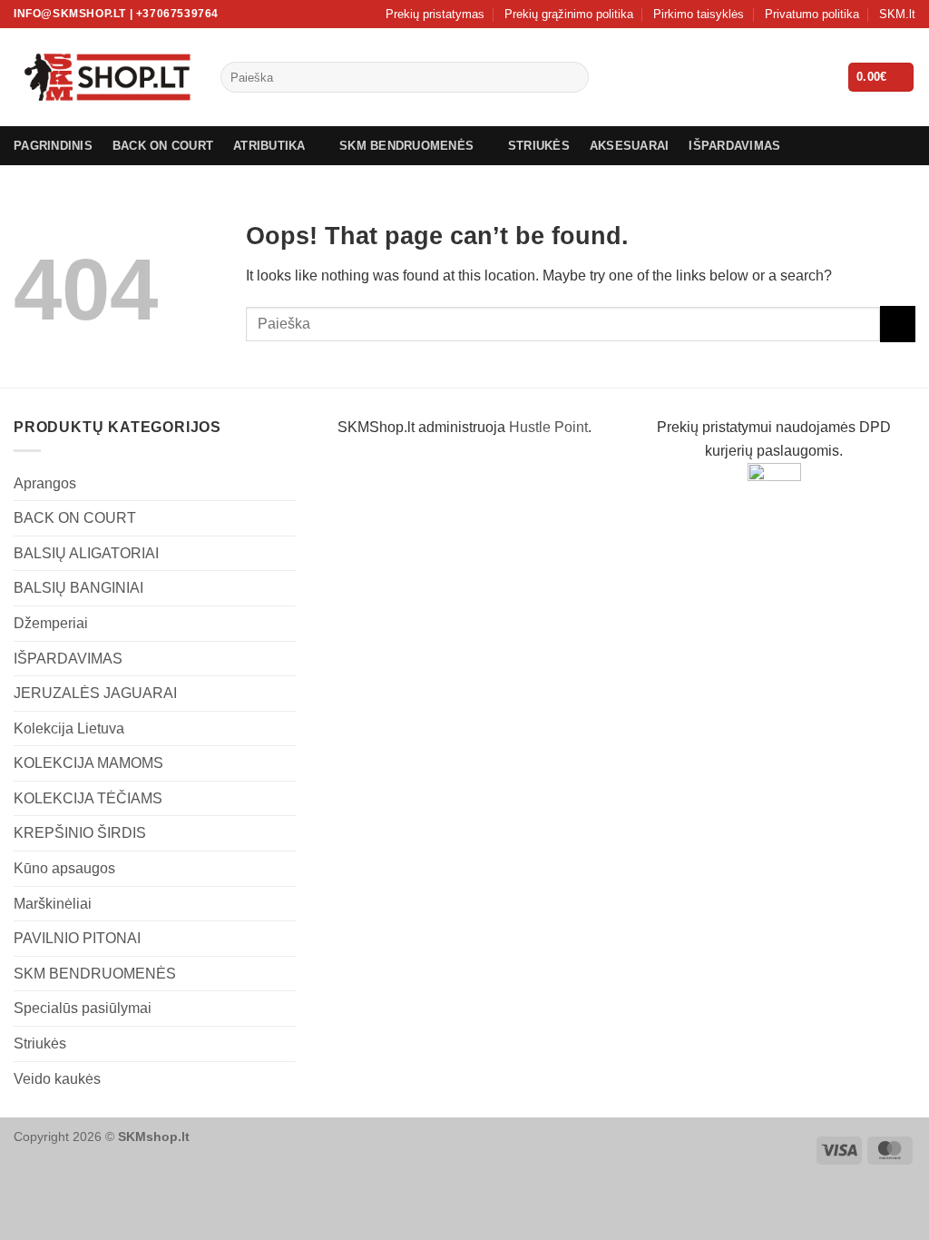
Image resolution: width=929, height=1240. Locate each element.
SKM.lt (897, 14)
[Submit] (571, 77)
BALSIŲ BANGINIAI (78, 587)
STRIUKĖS (539, 146)
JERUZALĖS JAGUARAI (95, 693)
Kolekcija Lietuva (69, 728)
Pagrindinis (53, 146)
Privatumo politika (812, 14)
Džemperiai (51, 623)
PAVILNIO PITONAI (77, 938)
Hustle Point (548, 427)
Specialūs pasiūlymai (83, 1008)
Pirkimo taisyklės (698, 14)
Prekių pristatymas (435, 14)
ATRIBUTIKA (269, 146)
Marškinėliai (53, 903)
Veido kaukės (57, 1079)
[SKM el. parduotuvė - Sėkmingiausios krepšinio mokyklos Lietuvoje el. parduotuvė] (103, 77)
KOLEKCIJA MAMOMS (88, 763)
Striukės (40, 1043)
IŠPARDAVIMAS (734, 146)
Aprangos (45, 483)
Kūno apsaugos (64, 868)
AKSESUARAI (630, 146)
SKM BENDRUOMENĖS (406, 146)
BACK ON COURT (162, 146)
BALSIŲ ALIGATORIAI (86, 553)
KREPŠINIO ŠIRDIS (80, 833)
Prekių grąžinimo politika (568, 14)
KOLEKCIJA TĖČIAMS (88, 798)
